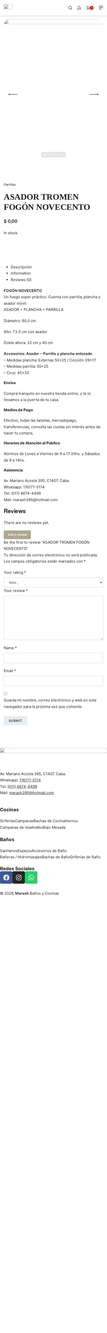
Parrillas (10, 184)
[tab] (57, 267)
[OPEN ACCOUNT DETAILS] (79, 8)
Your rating (15, 572)
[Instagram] (18, 877)
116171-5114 (34, 487)
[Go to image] (45, 155)
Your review (16, 590)
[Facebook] (6, 877)
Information (21, 273)
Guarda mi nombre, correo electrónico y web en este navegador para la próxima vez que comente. (50, 703)
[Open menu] (101, 8)
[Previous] (13, 94)
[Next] (94, 94)
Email (10, 670)
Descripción (21, 267)
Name (10, 647)
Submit (15, 721)
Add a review (17, 534)
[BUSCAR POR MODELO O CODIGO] (70, 8)
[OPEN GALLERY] (53, 94)
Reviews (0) (21, 279)
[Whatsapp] (31, 877)
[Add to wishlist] (9, 245)
